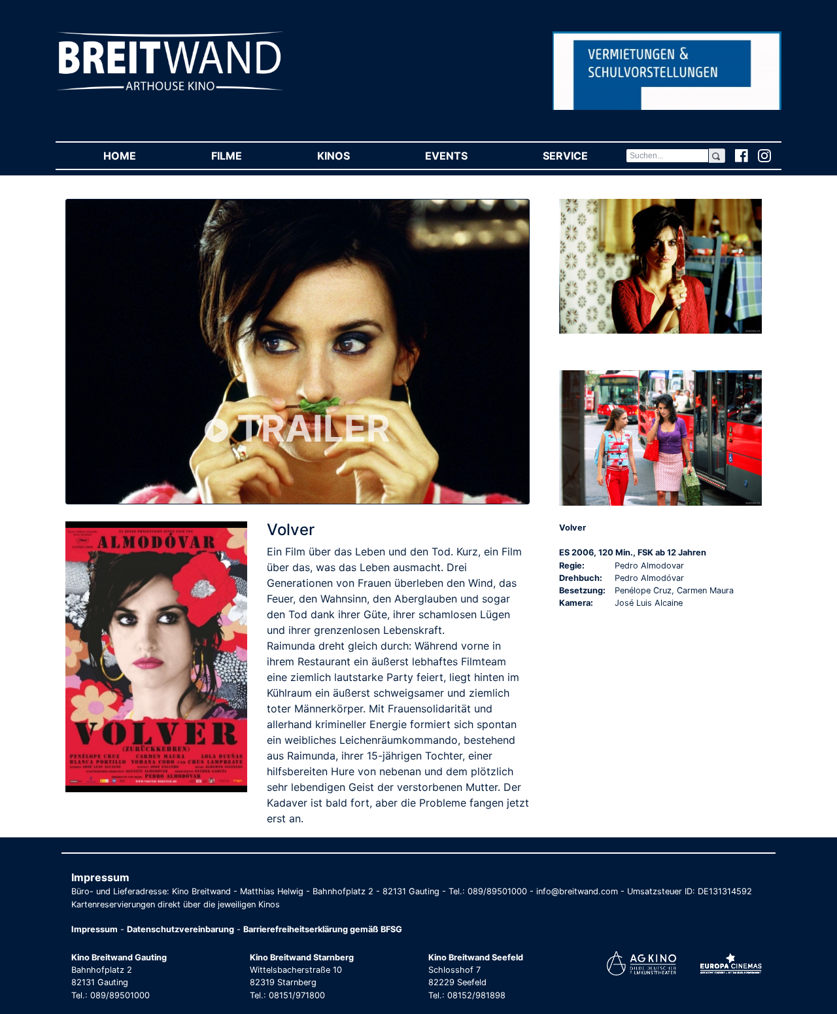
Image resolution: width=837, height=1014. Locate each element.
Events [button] (465, 155)
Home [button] (138, 155)
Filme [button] (245, 155)
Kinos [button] (352, 155)
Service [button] (584, 155)
